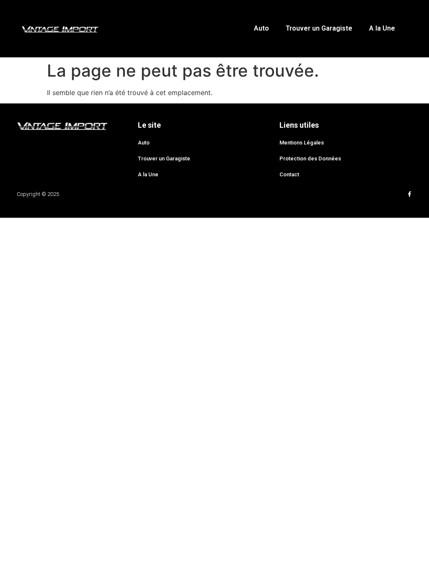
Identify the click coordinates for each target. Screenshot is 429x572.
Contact (289, 174)
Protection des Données (310, 158)
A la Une (382, 28)
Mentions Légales (301, 142)
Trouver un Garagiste (319, 28)
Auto (261, 28)
